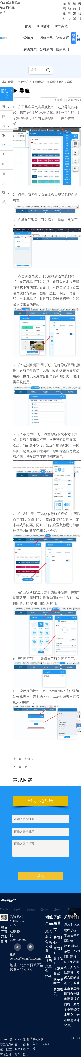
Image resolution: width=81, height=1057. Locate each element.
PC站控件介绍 (55, 82)
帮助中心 (23, 82)
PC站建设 (38, 82)
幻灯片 (29, 759)
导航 (70, 82)
